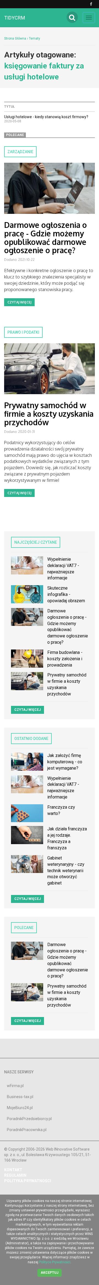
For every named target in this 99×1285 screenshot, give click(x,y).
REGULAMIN (15, 1175)
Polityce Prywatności (54, 1262)
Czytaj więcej (19, 302)
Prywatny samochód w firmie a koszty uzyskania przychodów (49, 413)
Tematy (34, 38)
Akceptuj (49, 1273)
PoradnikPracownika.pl (26, 1130)
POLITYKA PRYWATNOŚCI (27, 1181)
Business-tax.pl (20, 1097)
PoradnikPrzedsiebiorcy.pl (29, 1119)
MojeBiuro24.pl (20, 1108)
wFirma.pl (15, 1086)
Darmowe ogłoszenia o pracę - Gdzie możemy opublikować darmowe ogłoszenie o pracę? (45, 237)
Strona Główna (15, 38)
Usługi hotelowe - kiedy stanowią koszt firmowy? (46, 117)
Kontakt (13, 1170)
